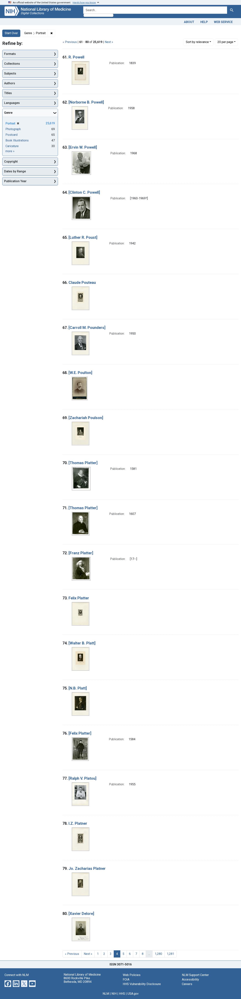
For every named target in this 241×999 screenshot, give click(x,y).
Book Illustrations (17, 140)
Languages (12, 103)
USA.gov (133, 993)
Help (204, 22)
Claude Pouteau (82, 282)
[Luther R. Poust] (83, 237)
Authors (9, 83)
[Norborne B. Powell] (86, 102)
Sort (197, 42)
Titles (8, 93)
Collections (12, 63)
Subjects (10, 73)
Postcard (11, 135)
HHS (122, 993)
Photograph (13, 129)
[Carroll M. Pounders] (87, 327)
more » (9, 151)
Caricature (12, 146)
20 (225, 42)
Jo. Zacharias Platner (87, 868)
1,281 (170, 954)
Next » (109, 42)
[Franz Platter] (81, 553)
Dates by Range (15, 171)
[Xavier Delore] (81, 913)
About (189, 22)
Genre (8, 112)
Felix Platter (79, 598)
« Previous (70, 42)
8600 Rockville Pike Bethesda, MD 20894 (78, 980)
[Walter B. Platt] (82, 643)
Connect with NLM (17, 975)
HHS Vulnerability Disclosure (142, 984)
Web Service (223, 22)
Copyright (11, 161)
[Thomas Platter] (83, 463)
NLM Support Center (195, 975)
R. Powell (76, 57)
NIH (114, 993)
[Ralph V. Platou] (82, 778)
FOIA (126, 979)
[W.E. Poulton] (80, 372)
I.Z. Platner (78, 823)
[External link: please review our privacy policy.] (8, 983)
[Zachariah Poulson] (86, 417)
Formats (10, 54)
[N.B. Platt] (78, 688)
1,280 (158, 954)
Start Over (11, 33)
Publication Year (15, 181)
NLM (106, 993)
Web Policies (131, 975)
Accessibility (190, 979)
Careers (187, 984)
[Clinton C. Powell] (84, 192)
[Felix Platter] (80, 733)
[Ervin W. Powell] (83, 147)
